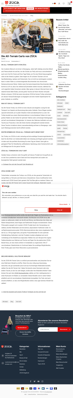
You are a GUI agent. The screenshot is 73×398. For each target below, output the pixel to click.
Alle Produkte (60, 368)
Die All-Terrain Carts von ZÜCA (19, 15)
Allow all (59, 210)
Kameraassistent (61, 119)
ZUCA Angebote (24, 373)
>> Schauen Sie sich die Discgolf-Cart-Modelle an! (17, 164)
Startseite (4, 15)
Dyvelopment (48, 391)
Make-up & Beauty (62, 125)
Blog (32, 15)
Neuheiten (22, 349)
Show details (63, 204)
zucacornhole (60, 138)
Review (65, 128)
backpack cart (61, 109)
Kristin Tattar (60, 122)
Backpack (60, 106)
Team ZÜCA (41, 364)
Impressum (41, 361)
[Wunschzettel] (64, 3)
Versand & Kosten (43, 352)
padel (58, 128)
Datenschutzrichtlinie (42, 394)
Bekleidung (23, 370)
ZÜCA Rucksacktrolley (22, 273)
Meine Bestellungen (61, 354)
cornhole (59, 112)
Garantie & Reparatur (44, 355)
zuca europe (67, 134)
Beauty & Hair (24, 358)
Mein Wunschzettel (61, 362)
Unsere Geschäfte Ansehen (25, 333)
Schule (22, 367)
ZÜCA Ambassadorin (63, 144)
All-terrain (5, 301)
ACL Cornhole (61, 100)
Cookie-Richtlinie (32, 394)
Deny (36, 210)
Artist (66, 103)
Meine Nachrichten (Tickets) (61, 358)
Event (58, 115)
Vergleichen (59, 365)
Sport (21, 355)
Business (22, 364)
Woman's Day (60, 131)
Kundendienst (22, 327)
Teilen (46, 50)
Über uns (40, 349)
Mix (21, 352)
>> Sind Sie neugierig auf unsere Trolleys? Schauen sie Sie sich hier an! (23, 292)
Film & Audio (23, 361)
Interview (65, 115)
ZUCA (59, 134)
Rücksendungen (42, 358)
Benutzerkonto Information (60, 350)
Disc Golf (18, 301)
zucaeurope (60, 141)
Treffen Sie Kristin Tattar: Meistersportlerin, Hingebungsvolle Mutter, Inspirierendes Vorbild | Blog (64, 71)
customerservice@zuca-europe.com (12, 363)
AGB (25, 394)
